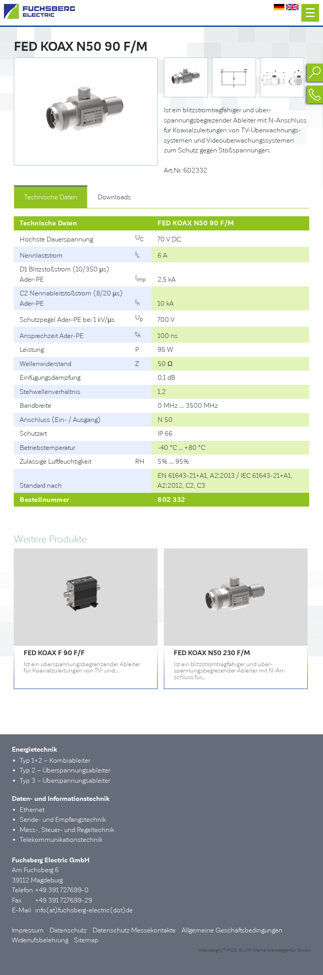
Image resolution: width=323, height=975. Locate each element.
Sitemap (86, 940)
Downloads (114, 197)
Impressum (28, 930)
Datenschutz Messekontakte (134, 930)
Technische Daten (50, 197)
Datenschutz (68, 930)
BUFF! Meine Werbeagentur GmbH (275, 950)
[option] (85, 111)
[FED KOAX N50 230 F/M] (236, 630)
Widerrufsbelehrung (40, 940)
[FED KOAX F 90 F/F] (86, 630)
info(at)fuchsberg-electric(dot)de (84, 910)
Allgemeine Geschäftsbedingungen (232, 930)
